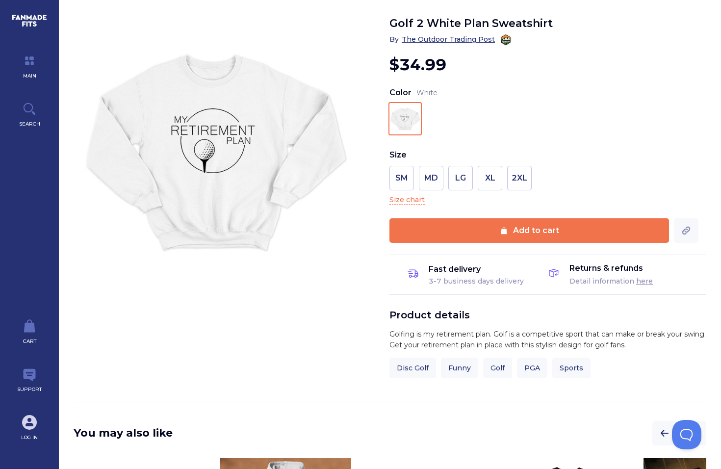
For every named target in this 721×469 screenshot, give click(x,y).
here (644, 281)
